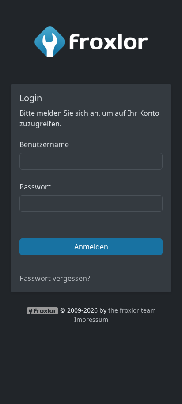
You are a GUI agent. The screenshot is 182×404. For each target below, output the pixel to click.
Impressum (91, 319)
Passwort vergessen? (54, 278)
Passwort (35, 187)
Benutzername (44, 144)
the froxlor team (132, 310)
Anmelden (91, 247)
